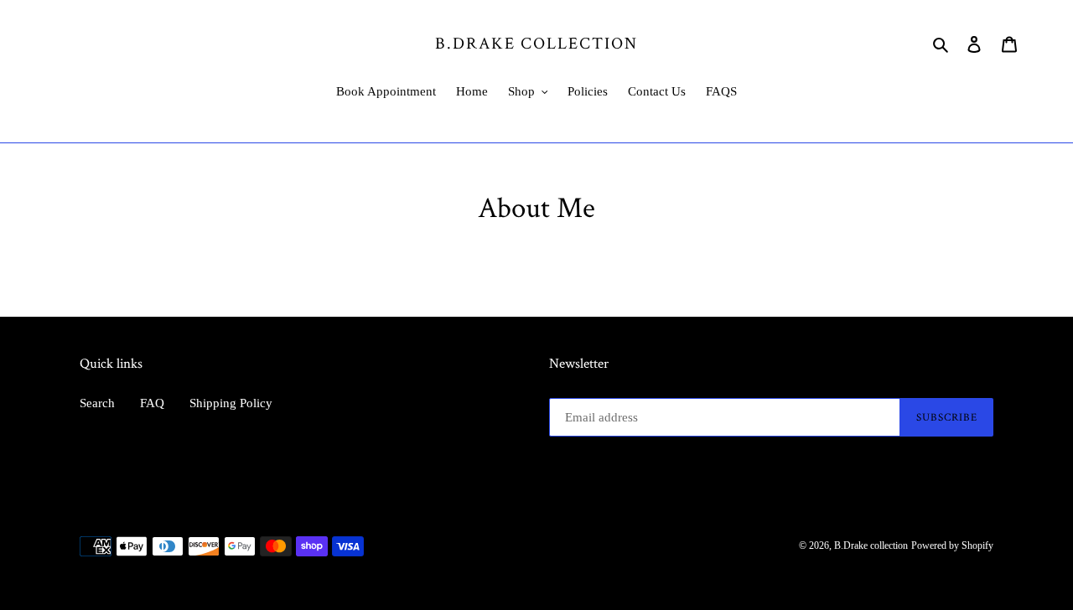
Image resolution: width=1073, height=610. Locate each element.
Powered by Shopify (952, 545)
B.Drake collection (536, 43)
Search (97, 403)
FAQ (152, 403)
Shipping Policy (230, 403)
